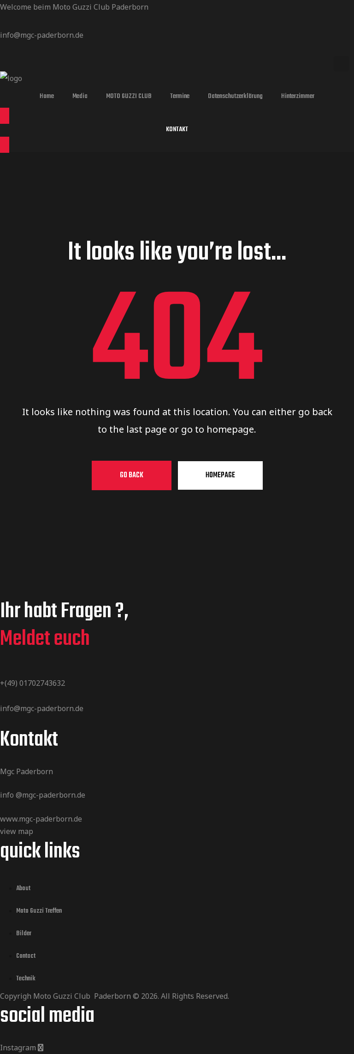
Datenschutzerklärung (235, 96)
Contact (25, 956)
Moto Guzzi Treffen (39, 911)
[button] (177, 130)
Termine (179, 96)
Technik (25, 978)
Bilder (23, 933)
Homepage (220, 475)
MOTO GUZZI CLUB (129, 96)
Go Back (131, 475)
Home (47, 96)
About (23, 888)
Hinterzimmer (297, 96)
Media (80, 96)
